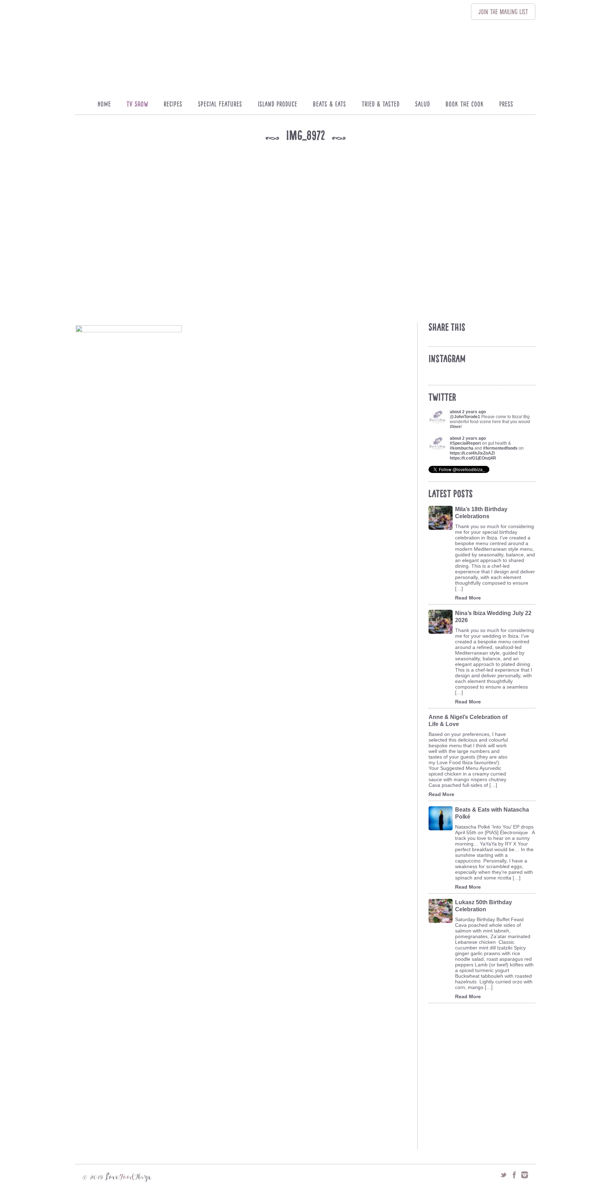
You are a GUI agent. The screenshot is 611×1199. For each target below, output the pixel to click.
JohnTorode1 (467, 416)
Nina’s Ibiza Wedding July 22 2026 (493, 616)
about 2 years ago (468, 411)
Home (104, 104)
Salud (422, 104)
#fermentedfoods (500, 448)
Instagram (524, 1174)
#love (455, 426)
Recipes (173, 104)
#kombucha (461, 448)
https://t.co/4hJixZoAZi (472, 453)
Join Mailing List (503, 11)
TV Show (137, 104)
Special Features (220, 104)
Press (506, 104)
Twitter (503, 1174)
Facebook (514, 1174)
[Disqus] (244, 870)
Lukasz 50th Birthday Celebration (483, 905)
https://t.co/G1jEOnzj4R (473, 458)
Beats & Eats (329, 104)
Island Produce (277, 104)
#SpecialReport (465, 443)
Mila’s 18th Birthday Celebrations (481, 512)
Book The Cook (465, 104)
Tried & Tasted (381, 104)
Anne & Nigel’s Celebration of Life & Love (468, 720)
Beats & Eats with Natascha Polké (492, 813)
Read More (468, 598)
